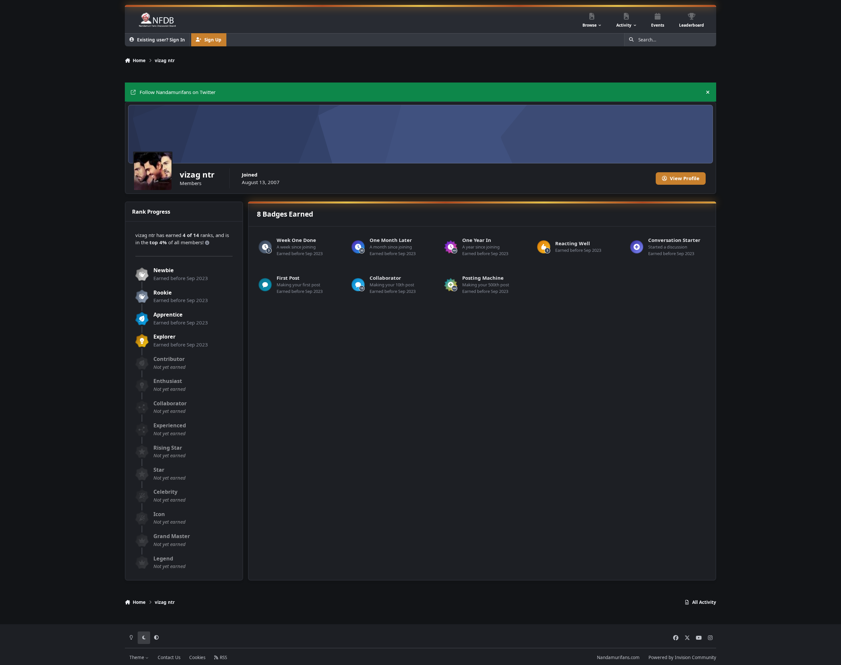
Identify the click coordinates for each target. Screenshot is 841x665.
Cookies (197, 657)
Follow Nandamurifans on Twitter (178, 92)
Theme (137, 657)
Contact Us (169, 657)
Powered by (682, 657)
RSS (222, 657)
